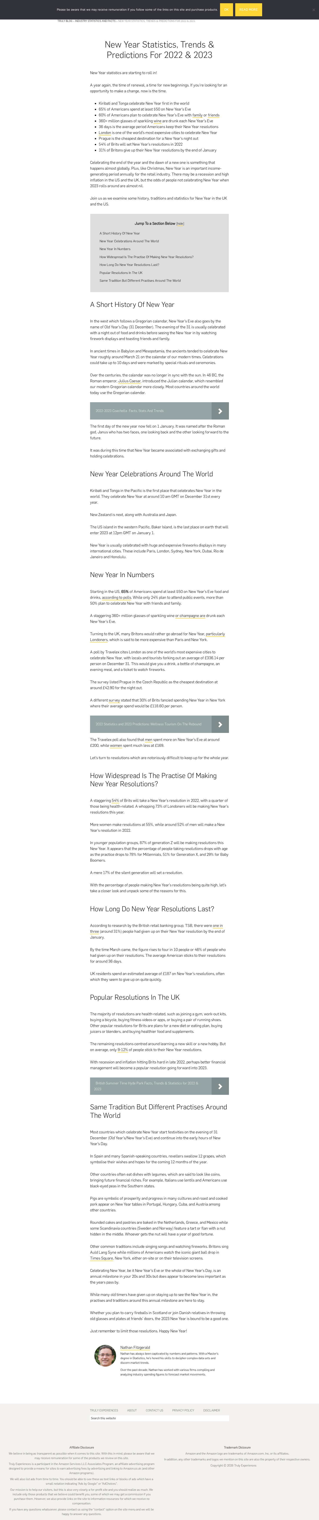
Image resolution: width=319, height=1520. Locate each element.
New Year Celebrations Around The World (129, 241)
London (105, 132)
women (116, 745)
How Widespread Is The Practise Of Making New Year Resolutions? (147, 257)
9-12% (123, 1049)
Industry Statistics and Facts (95, 21)
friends (213, 115)
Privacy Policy (183, 1410)
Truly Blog (65, 21)
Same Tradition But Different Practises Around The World (140, 280)
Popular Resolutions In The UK (121, 273)
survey (114, 700)
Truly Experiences (104, 1410)
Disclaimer (211, 1410)
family (197, 115)
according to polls (116, 597)
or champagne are (190, 615)
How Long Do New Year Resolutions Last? (129, 265)
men (148, 739)
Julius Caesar (129, 381)
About (132, 1410)
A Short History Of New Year (120, 233)
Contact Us (154, 1410)
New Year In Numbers (115, 249)
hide (180, 223)
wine (157, 121)
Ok (226, 9)
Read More (249, 9)
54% (115, 800)
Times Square (101, 1258)
